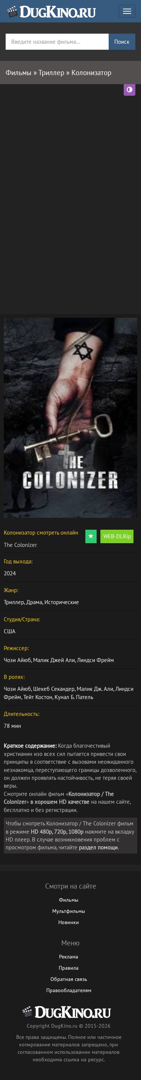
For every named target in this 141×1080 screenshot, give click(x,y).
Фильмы (68, 899)
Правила (69, 967)
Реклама (68, 956)
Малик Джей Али (54, 660)
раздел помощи (98, 847)
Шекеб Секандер (53, 688)
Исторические (61, 602)
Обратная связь (68, 979)
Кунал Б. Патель (74, 697)
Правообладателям (68, 990)
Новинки (68, 922)
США (9, 631)
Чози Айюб (17, 660)
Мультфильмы (68, 911)
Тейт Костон (37, 697)
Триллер (14, 602)
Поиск (121, 41)
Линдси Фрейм (95, 660)
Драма (34, 602)
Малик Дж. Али (95, 688)
